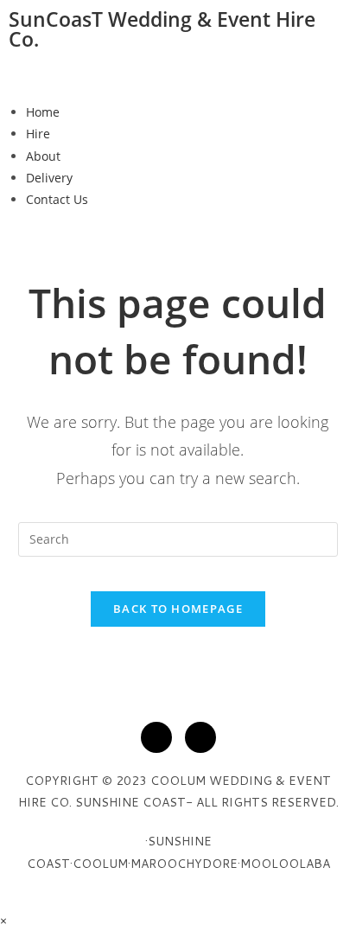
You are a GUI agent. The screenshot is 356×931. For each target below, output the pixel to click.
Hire (38, 133)
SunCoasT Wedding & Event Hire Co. (162, 29)
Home (43, 112)
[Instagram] (200, 737)
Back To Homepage (178, 608)
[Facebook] (156, 737)
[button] (178, 77)
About (43, 156)
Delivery (49, 177)
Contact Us (57, 199)
